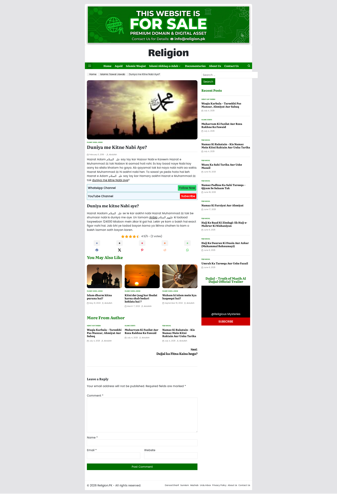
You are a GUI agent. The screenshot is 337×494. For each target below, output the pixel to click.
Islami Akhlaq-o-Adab (163, 66)
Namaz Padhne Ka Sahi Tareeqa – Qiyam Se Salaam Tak (223, 186)
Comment (95, 395)
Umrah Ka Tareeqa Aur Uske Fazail (224, 263)
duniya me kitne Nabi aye (110, 180)
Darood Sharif (172, 485)
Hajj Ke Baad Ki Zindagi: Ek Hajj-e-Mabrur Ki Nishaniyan (224, 224)
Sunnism (184, 485)
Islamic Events (130, 326)
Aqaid (119, 66)
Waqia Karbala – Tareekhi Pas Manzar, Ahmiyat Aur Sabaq (104, 333)
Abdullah (113, 154)
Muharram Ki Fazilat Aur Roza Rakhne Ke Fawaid (141, 331)
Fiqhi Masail (166, 326)
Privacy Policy (219, 485)
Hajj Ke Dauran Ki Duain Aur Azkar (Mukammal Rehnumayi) (225, 244)
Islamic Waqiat (136, 66)
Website (149, 450)
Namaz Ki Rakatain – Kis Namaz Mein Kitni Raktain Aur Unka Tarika (179, 333)
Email (92, 450)
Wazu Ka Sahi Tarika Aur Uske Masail (221, 166)
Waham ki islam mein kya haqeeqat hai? (179, 296)
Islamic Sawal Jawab (94, 142)
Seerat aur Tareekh (94, 326)
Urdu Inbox (205, 485)
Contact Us (231, 66)
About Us (215, 66)
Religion (168, 54)
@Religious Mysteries (225, 314)
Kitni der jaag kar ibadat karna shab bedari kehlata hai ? (141, 298)
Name (92, 437)
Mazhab (194, 485)
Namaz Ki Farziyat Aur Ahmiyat (222, 205)
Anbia (153, 217)
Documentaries (195, 66)
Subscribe (188, 196)
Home (107, 66)
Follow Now (187, 188)
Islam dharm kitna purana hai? (99, 296)
